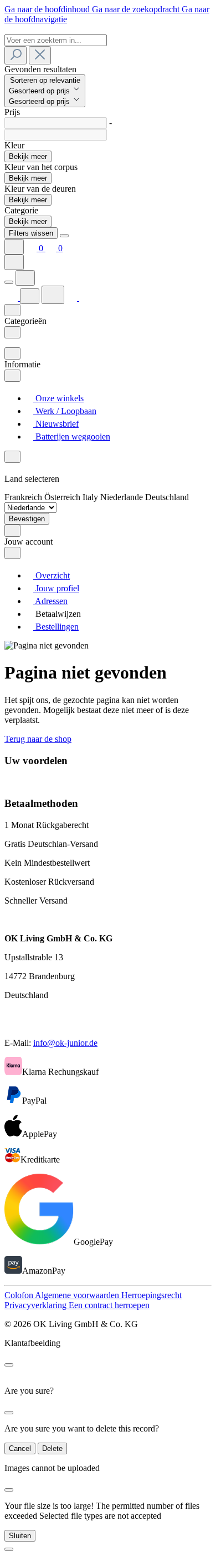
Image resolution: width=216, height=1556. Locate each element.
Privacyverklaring (36, 1305)
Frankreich (24, 497)
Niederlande (122, 497)
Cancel (20, 1448)
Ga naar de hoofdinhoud (48, 9)
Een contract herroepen (109, 1305)
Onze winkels (58, 398)
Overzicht (51, 575)
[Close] (64, 235)
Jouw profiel (56, 588)
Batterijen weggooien (71, 436)
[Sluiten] (8, 1549)
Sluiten (20, 1536)
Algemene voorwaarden (78, 1295)
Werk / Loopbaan (64, 411)
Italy (91, 497)
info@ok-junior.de (65, 1043)
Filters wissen (31, 233)
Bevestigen (27, 519)
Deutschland (167, 497)
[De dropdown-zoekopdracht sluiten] (40, 55)
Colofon (19, 1295)
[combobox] (55, 40)
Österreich (63, 497)
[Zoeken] (15, 55)
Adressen (50, 601)
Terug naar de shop (37, 739)
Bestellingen (56, 626)
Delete (52, 1448)
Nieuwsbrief (56, 423)
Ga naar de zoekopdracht (137, 9)
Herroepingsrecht (151, 1295)
